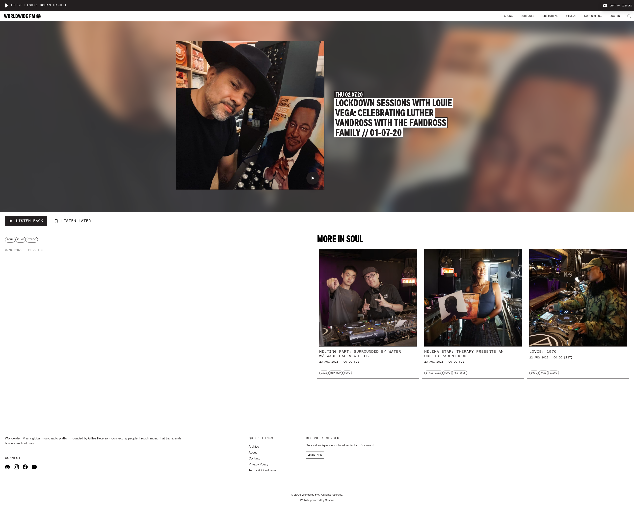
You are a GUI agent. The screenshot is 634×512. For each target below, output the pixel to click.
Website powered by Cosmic (317, 500)
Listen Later (76, 220)
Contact (254, 458)
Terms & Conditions (262, 470)
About (253, 452)
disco (31, 239)
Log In (614, 16)
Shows (508, 16)
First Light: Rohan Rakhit (39, 5)
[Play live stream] (6, 5)
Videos (571, 16)
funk (20, 239)
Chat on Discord (621, 5)
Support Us (593, 16)
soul (10, 239)
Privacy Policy (258, 464)
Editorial (550, 16)
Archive (254, 446)
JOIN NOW (315, 455)
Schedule (527, 16)
